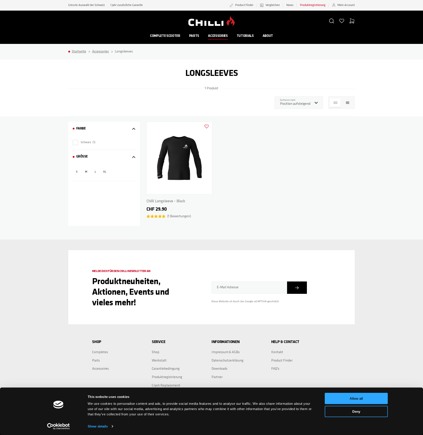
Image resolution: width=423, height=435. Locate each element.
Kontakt (277, 352)
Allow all (356, 398)
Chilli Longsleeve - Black (166, 201)
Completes (100, 352)
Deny (356, 411)
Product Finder (244, 5)
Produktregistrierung (312, 5)
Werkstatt (159, 360)
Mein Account (346, 5)
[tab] (104, 129)
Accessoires (100, 369)
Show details (98, 426)
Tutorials (245, 36)
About (268, 36)
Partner (217, 377)
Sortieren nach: (289, 100)
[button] (332, 21)
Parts (194, 36)
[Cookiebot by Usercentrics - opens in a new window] (58, 426)
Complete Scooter (165, 36)
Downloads (219, 369)
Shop (155, 352)
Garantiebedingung (166, 369)
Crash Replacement (166, 385)
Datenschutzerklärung (227, 360)
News (289, 5)
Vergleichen (272, 5)
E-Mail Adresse (228, 287)
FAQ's (275, 369)
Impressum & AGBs (226, 352)
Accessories (218, 36)
